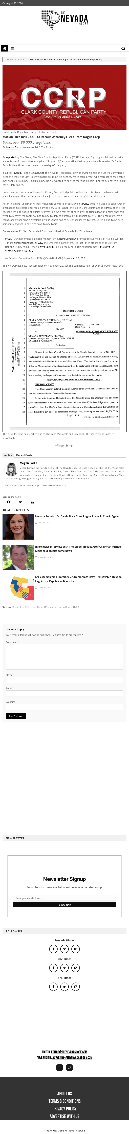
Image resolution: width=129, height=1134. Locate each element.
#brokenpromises (23, 243)
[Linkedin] (32, 502)
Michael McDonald (63, 607)
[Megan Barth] (11, 469)
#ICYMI (9, 239)
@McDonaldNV (68, 239)
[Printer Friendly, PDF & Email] (64, 445)
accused (39, 173)
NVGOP (76, 607)
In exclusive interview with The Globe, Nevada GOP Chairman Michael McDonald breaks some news (78, 548)
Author (8, 455)
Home (10, 59)
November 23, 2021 (75, 258)
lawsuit (17, 173)
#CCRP (104, 247)
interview (84, 204)
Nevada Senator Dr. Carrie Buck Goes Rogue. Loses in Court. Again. (77, 516)
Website (10, 702)
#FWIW (39, 243)
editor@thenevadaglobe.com (69, 1052)
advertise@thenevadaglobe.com (72, 1057)
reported (11, 157)
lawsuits (110, 208)
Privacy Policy (65, 1109)
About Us (64, 1094)
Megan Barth (13, 147)
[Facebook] (8, 502)
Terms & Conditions (65, 1101)
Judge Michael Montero (42, 607)
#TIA (111, 247)
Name (10, 675)
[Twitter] (20, 502)
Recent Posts (24, 455)
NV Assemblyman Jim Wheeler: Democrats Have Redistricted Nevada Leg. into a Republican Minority (78, 579)
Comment (12, 642)
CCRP (27, 607)
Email (10, 688)
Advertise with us (64, 1116)
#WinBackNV (47, 247)
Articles (21, 59)
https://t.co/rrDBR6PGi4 (19, 251)
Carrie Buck (18, 607)
